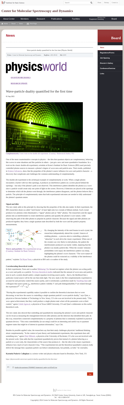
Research (41, 19)
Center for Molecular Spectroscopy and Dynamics (37, 11)
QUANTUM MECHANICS (21, 78)
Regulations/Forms (107, 53)
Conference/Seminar (107, 68)
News (21, 24)
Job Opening (105, 58)
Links (102, 74)
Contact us (115, 2)
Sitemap (106, 2)
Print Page (33, 24)
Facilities (76, 19)
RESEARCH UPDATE (19, 83)
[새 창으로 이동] (12, 2)
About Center (9, 19)
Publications (56, 19)
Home (99, 2)
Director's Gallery (106, 63)
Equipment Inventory (96, 19)
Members (25, 19)
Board (114, 19)
